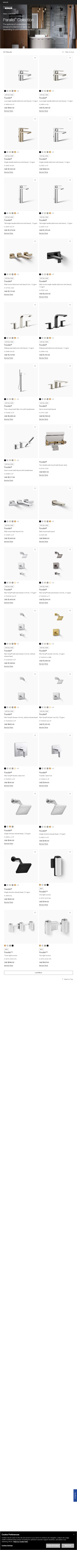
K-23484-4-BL (43, 351)
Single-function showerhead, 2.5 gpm (17, 892)
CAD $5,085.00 (10, 416)
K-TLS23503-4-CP (10, 721)
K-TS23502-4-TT (44, 596)
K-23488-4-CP (8, 474)
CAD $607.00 (44, 962)
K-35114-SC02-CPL (45, 959)
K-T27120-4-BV (9, 288)
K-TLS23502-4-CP (10, 659)
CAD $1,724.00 (44, 355)
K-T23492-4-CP (9, 412)
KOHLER (5, 2)
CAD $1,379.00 (9, 230)
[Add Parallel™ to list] (70, 852)
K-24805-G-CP (44, 837)
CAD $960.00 (9, 108)
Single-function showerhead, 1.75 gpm (52, 834)
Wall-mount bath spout (47, 531)
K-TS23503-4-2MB (45, 657)
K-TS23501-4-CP (9, 779)
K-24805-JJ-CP (9, 837)
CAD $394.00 (44, 782)
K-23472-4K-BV (9, 165)
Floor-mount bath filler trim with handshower (19, 409)
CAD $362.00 (9, 899)
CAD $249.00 (9, 840)
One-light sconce (45, 895)
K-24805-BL (8, 895)
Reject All (68, 1546)
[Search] (69, 7)
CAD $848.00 (9, 962)
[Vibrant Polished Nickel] (10, 91)
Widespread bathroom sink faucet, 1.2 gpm (54, 348)
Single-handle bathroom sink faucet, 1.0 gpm (19, 162)
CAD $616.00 (9, 782)
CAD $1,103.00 (44, 724)
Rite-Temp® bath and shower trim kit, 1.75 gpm (20, 593)
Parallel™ (43, 892)
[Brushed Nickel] (45, 885)
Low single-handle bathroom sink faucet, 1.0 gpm (21, 101)
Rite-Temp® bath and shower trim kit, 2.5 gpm (55, 593)
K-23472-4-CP (43, 165)
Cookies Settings (7, 1546)
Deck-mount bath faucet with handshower (18, 470)
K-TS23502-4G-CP (10, 596)
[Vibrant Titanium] (13, 91)
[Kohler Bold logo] (8, 7)
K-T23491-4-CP (9, 535)
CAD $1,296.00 (44, 108)
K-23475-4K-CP (9, 226)
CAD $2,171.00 (9, 477)
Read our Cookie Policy (20, 1542)
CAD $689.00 (44, 538)
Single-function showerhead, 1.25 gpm (17, 833)
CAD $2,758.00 (44, 416)
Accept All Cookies (53, 1546)
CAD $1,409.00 (9, 599)
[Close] (74, 1534)
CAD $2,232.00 (44, 294)
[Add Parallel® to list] (35, 58)
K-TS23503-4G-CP (45, 721)
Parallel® (8, 98)
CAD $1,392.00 (9, 169)
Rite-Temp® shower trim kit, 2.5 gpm (51, 654)
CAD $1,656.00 (9, 538)
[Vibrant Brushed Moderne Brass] (15, 91)
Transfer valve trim (45, 775)
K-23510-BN (43, 535)
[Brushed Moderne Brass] (40, 885)
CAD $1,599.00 (44, 661)
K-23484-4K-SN (9, 351)
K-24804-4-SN (43, 104)
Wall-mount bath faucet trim (13, 531)
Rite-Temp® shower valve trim (14, 775)
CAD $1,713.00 (9, 291)
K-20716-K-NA (43, 468)
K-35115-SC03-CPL (10, 959)
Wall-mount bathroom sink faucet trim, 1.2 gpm (20, 284)
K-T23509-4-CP (44, 779)
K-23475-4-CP (43, 226)
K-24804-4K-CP (9, 104)
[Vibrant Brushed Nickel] (13, 827)
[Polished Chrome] (8, 91)
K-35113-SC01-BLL (45, 898)
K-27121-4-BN (43, 412)
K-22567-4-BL (43, 290)
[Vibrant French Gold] (15, 399)
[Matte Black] (5, 91)
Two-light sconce (45, 955)
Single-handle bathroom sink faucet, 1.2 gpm (54, 162)
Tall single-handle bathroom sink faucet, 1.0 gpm (20, 223)
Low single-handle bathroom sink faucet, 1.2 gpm (56, 101)
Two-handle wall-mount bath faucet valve (53, 465)
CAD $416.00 (44, 901)
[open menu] (73, 8)
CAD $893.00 (9, 724)
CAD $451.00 (44, 472)
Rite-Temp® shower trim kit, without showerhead (20, 717)
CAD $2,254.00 (44, 599)
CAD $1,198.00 (9, 663)
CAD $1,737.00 (9, 355)
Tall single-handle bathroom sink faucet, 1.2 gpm (55, 223)
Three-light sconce (10, 955)
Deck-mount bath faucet (47, 409)
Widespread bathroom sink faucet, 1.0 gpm (19, 348)
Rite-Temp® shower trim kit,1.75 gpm (51, 717)
